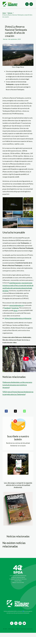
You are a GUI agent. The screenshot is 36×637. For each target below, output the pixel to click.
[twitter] (16, 623)
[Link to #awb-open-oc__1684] (31, 4)
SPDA (12, 629)
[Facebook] (6, 411)
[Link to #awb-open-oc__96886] (27, 4)
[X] (15, 411)
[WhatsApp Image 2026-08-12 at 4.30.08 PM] (18, 493)
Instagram (15, 308)
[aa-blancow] (18, 601)
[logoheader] (10, 2)
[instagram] (20, 623)
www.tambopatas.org (16, 305)
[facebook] (11, 623)
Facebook (7, 308)
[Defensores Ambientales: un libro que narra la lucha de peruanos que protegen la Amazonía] (17, 384)
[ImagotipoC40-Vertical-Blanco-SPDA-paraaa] (18, 565)
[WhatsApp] (24, 411)
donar (15, 310)
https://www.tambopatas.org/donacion (18, 318)
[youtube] (24, 623)
